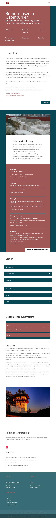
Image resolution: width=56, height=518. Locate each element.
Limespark (25, 38)
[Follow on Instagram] (7, 447)
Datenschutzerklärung (12, 502)
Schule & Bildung (25, 31)
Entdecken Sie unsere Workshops (37, 249)
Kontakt (41, 38)
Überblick (9, 30)
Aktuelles (46, 102)
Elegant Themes (16, 516)
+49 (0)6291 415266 (15, 93)
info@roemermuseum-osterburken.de (15, 95)
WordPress (30, 516)
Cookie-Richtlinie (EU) (12, 505)
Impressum (9, 500)
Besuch (40, 30)
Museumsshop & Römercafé (10, 39)
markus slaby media (45, 516)
